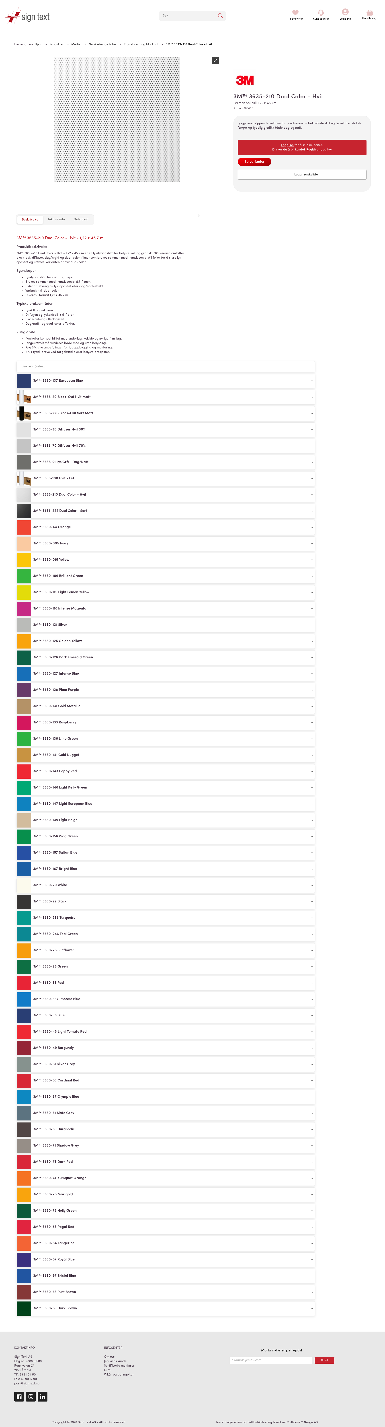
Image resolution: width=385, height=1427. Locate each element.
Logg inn (345, 12)
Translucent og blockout (141, 44)
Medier (76, 44)
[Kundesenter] (321, 12)
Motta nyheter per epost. (282, 1350)
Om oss (109, 1357)
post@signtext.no (26, 1383)
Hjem (38, 44)
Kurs (107, 1370)
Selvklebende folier (103, 44)
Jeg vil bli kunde (115, 1361)
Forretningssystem (229, 1422)
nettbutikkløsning (260, 1422)
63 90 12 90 (29, 1379)
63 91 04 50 (28, 1374)
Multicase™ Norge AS (302, 1422)
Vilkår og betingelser (119, 1374)
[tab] (56, 220)
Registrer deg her (319, 149)
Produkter (56, 44)
